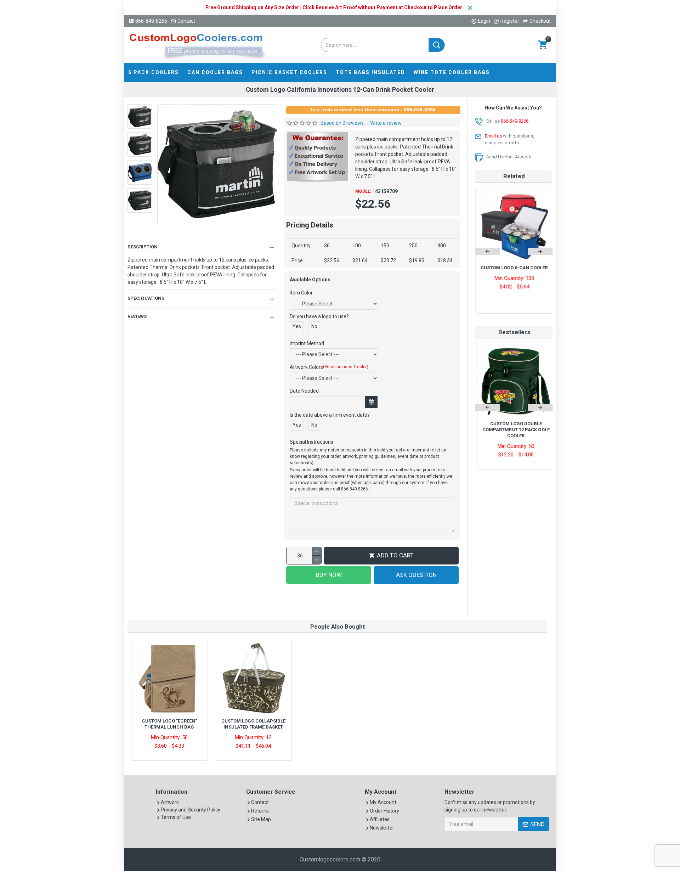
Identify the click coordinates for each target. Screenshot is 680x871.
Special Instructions (311, 442)
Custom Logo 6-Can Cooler (513, 267)
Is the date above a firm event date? (330, 415)
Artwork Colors (329, 367)
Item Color (301, 293)
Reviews (137, 316)
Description (143, 246)
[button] (487, 251)
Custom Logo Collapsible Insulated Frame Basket (253, 724)
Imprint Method (307, 343)
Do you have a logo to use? (319, 316)
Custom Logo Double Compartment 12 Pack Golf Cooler (514, 429)
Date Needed (304, 391)
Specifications (146, 298)
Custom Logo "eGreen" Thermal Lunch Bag (169, 724)
